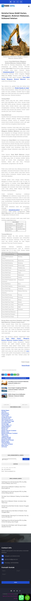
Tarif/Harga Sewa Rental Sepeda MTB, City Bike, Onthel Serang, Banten (14, 492)
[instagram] (17, 2)
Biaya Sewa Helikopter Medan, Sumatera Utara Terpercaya (14, 501)
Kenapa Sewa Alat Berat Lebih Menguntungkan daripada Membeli (14, 525)
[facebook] (10, 2)
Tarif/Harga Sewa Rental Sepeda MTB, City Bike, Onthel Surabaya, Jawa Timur (14, 482)
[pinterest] (21, 2)
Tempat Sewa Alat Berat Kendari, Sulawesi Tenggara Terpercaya (15, 506)
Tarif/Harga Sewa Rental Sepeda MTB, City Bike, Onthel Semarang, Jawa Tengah (14, 521)
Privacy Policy (10, 596)
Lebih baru (6, 404)
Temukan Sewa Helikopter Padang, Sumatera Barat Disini (15, 497)
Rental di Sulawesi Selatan (9, 370)
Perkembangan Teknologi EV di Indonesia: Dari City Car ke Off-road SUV (15, 516)
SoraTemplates (11, 593)
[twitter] (14, 2)
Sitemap (15, 598)
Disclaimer (15, 596)
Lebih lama (24, 404)
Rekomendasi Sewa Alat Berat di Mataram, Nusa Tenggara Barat (14, 511)
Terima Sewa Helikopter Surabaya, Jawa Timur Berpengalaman (14, 487)
